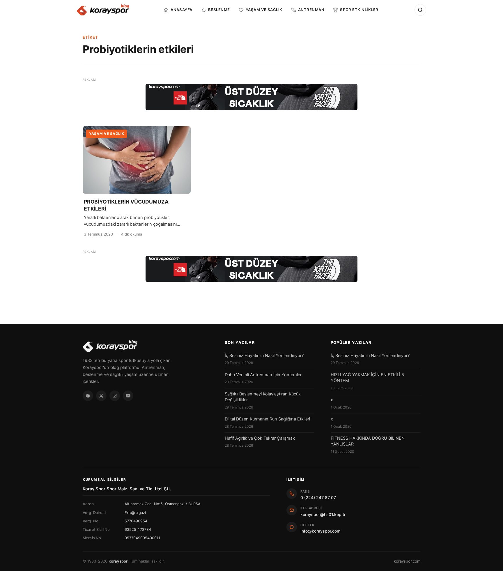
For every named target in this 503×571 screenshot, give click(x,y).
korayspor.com (407, 561)
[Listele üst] (251, 97)
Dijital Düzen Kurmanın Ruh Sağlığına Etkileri (267, 419)
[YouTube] (128, 395)
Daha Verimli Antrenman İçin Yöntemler (263, 374)
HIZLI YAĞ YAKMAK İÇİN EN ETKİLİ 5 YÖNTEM (367, 377)
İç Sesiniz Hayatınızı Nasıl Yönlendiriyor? (264, 355)
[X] (101, 395)
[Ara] (420, 10)
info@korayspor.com (320, 530)
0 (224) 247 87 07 (318, 497)
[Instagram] (114, 395)
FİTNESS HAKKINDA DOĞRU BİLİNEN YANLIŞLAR (368, 441)
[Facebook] (88, 395)
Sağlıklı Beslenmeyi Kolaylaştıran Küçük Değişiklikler (263, 396)
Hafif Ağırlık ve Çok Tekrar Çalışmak (260, 438)
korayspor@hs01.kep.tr (323, 514)
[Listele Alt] (251, 269)
